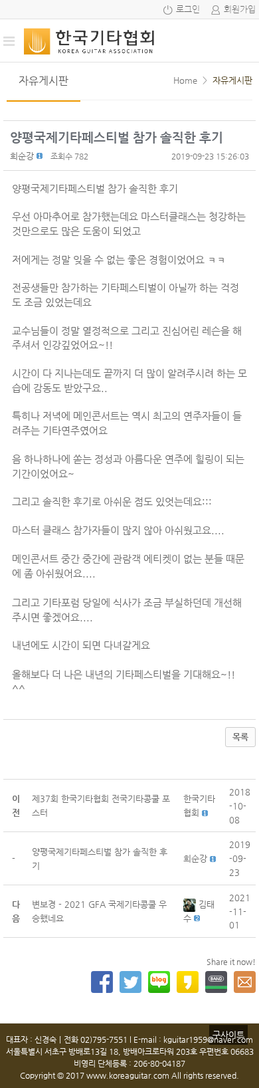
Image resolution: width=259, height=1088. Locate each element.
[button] (22, 156)
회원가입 (240, 9)
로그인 (188, 9)
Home (185, 80)
